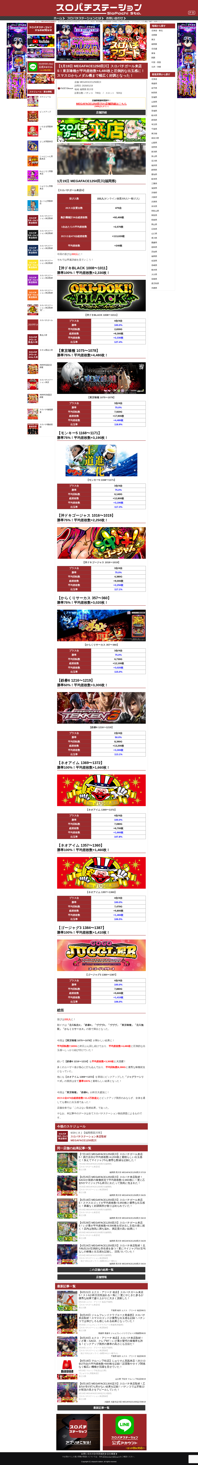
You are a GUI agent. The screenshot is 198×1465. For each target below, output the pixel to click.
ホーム (37, 21)
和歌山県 (155, 211)
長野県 (154, 147)
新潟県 (154, 152)
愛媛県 (154, 242)
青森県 (154, 83)
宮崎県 (154, 279)
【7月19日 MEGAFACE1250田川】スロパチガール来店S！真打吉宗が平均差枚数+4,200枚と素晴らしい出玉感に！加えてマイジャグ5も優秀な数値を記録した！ (111, 1157)
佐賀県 (154, 261)
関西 (153, 58)
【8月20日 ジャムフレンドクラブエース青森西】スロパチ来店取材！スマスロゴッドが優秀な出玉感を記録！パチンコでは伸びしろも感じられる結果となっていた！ (112, 1318)
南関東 (154, 44)
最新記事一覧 (101, 1407)
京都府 (154, 192)
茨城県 (154, 111)
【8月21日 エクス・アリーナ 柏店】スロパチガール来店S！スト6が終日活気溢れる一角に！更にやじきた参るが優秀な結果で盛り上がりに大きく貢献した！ (111, 1295)
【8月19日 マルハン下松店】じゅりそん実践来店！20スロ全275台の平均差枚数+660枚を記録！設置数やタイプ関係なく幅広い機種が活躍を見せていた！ (112, 1363)
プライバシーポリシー (111, 1457)
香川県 (154, 238)
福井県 (154, 165)
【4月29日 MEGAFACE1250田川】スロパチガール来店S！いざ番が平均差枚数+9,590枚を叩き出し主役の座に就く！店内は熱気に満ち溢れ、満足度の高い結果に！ (112, 1225)
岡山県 (154, 224)
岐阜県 (154, 179)
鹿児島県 (155, 283)
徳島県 (154, 247)
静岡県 (154, 170)
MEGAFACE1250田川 (48, 21)
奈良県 (154, 206)
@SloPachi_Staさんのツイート (41, 441)
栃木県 (154, 115)
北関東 (154, 35)
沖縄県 (154, 288)
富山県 (154, 156)
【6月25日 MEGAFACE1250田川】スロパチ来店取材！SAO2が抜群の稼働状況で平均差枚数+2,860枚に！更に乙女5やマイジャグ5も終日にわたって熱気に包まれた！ (112, 1180)
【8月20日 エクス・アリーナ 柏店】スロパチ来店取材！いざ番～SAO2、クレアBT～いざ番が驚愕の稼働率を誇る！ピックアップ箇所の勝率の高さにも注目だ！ (111, 1340)
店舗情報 (101, 1277)
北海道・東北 (157, 30)
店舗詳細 (101, 112)
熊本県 (154, 270)
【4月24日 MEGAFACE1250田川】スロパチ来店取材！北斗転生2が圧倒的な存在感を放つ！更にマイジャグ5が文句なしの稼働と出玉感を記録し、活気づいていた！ (112, 1248)
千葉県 (154, 129)
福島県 (154, 106)
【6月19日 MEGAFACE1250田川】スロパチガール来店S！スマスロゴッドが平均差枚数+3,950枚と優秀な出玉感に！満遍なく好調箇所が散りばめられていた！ (112, 1202)
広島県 (154, 229)
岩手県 (154, 88)
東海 (153, 53)
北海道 (154, 79)
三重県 (154, 183)
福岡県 (154, 256)
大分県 (154, 274)
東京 (153, 39)
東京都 (154, 133)
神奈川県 (155, 138)
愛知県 (154, 174)
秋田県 (154, 93)
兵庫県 (154, 202)
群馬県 (154, 120)
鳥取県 (154, 215)
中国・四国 (156, 62)
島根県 (154, 220)
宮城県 (154, 97)
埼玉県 (154, 124)
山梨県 (154, 143)
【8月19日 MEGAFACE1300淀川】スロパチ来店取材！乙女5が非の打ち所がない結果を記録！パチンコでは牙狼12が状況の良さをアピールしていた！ (112, 1386)
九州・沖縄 (156, 67)
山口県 (154, 233)
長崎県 (154, 265)
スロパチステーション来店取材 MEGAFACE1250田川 (88, 1138)
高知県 (154, 252)
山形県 (154, 102)
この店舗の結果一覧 (101, 1269)
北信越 (154, 49)
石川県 (154, 161)
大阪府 (154, 197)
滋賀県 (154, 188)
